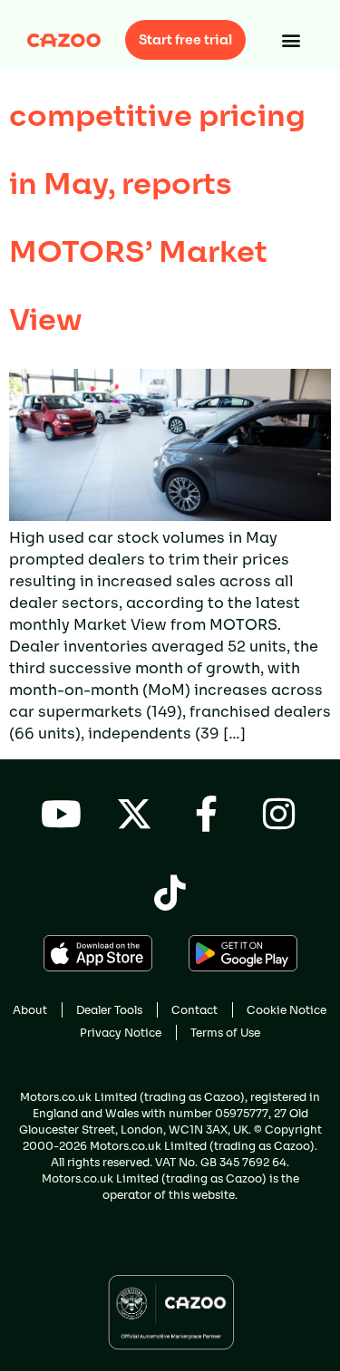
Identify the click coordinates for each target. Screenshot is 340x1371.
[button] (291, 40)
